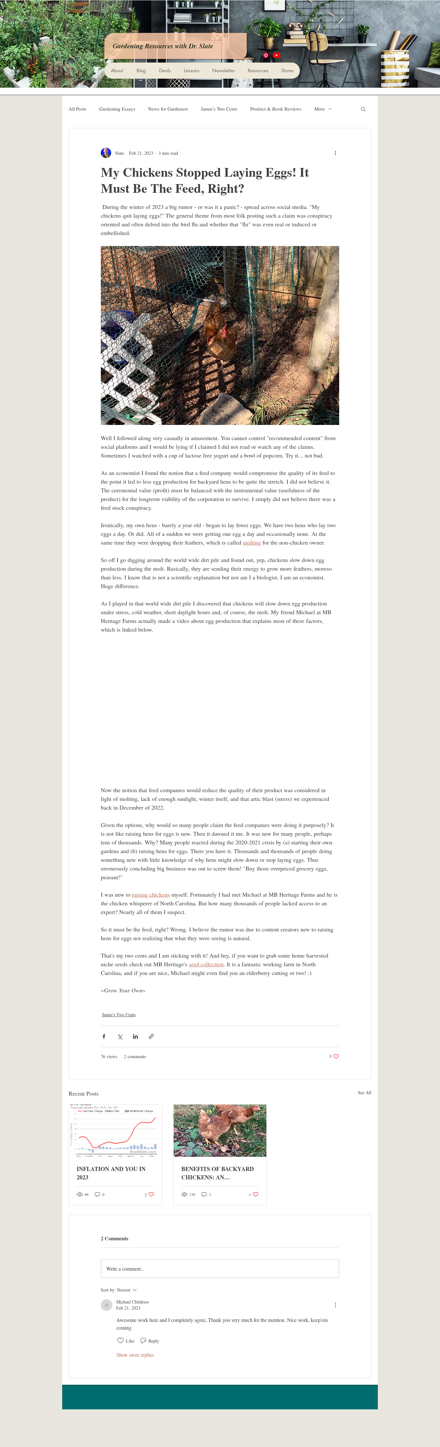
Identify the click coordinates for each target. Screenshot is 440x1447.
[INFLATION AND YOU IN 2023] (115, 1131)
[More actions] (335, 153)
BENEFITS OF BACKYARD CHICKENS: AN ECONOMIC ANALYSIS (217, 1173)
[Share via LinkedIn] (135, 1036)
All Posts (77, 108)
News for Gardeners (168, 108)
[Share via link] (151, 1036)
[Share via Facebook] (104, 1036)
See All (364, 1092)
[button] (363, 108)
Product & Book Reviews (275, 108)
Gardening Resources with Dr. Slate (163, 46)
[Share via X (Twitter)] (120, 1036)
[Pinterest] (266, 55)
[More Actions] (335, 1305)
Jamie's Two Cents (219, 108)
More (319, 108)
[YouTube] (276, 55)
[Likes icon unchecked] (120, 1340)
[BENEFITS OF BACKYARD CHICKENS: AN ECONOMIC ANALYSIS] (220, 1131)
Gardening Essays (117, 108)
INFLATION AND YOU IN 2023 (111, 1173)
